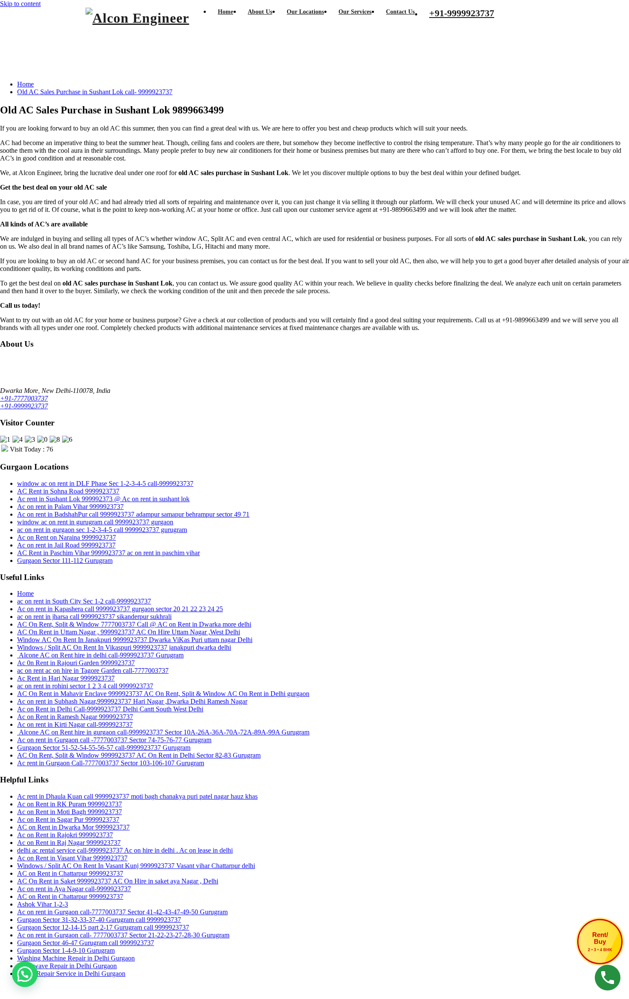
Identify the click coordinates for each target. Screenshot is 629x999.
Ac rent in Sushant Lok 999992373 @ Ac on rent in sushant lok (103, 498)
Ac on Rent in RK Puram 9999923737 (69, 804)
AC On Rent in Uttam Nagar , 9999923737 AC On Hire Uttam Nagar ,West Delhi (128, 632)
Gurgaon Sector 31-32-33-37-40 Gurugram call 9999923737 (99, 919)
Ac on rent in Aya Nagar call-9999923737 (74, 888)
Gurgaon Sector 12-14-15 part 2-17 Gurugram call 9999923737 (103, 927)
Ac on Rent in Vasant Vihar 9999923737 (72, 858)
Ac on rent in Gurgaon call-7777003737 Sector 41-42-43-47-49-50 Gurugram (122, 912)
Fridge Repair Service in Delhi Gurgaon (71, 973)
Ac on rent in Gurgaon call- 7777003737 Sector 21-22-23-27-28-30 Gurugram (123, 935)
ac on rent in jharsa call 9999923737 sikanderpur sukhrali (94, 616)
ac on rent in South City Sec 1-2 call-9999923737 (84, 601)
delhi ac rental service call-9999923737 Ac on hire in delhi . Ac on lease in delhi (125, 850)
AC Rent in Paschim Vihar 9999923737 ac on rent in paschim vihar (108, 552)
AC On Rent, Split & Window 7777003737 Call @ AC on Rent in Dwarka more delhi (134, 624)
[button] (25, 974)
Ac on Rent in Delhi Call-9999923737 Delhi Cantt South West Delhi (110, 709)
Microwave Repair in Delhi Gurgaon (67, 965)
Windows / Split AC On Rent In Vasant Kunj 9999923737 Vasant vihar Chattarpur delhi (136, 865)
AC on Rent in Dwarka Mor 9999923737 (73, 827)
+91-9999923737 (24, 406)
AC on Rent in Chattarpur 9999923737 (70, 873)
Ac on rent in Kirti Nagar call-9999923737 (75, 724)
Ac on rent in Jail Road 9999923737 (66, 545)
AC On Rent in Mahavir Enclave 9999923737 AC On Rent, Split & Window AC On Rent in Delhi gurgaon (163, 693)
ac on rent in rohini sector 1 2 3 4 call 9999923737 (85, 686)
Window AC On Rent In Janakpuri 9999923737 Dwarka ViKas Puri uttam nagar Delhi (134, 639)
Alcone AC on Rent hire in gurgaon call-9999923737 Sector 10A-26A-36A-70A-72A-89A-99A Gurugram (163, 732)
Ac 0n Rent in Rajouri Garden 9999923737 (76, 662)
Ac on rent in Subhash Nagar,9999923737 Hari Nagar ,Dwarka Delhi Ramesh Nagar (132, 701)
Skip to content (20, 3)
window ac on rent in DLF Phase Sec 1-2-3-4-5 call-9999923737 (105, 483)
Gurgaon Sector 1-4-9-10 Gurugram (66, 950)
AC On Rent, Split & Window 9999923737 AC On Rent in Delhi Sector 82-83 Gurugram (139, 755)
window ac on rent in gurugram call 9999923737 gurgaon (95, 522)
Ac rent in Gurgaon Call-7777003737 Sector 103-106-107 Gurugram (110, 763)
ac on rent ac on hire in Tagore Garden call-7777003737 (93, 670)
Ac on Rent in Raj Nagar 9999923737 (69, 842)
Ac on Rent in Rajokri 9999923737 (65, 834)
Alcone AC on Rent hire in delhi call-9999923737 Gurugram (100, 655)
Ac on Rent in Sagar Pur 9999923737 (68, 819)
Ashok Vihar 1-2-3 (42, 904)
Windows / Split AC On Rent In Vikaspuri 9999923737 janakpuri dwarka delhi (124, 647)
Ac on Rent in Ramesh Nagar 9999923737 (75, 716)
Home (25, 84)
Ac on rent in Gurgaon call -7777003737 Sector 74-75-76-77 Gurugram (114, 739)
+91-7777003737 (24, 398)
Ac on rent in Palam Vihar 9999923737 (70, 506)
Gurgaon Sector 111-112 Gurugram (65, 560)
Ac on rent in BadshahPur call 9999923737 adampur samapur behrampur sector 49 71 (133, 514)
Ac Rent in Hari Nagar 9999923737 (66, 678)
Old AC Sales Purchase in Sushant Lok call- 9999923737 (94, 91)
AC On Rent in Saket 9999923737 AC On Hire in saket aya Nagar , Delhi (117, 881)
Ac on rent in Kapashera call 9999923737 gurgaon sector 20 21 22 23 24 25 (120, 608)
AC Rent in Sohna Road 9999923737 (68, 491)
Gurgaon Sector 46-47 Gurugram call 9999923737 (85, 942)
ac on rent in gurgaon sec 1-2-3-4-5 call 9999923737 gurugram (102, 529)
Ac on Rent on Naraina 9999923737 (66, 537)
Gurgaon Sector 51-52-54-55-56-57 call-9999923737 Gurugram (103, 747)
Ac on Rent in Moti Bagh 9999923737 (69, 811)
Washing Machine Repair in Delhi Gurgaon (76, 958)
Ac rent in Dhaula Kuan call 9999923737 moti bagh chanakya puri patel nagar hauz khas (137, 796)
